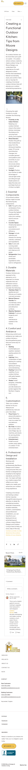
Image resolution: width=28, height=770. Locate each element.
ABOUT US (5, 663)
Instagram (5, 724)
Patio (13, 11)
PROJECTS (5, 659)
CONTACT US (5, 667)
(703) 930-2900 (5, 685)
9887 (8, 694)
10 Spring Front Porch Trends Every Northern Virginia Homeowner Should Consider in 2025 (14, 571)
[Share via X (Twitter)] (10, 544)
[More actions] (21, 20)
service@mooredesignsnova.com (11, 697)
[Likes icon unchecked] (11, 632)
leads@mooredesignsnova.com (10, 688)
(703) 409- (4, 694)
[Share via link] (18, 544)
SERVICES (5, 655)
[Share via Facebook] (6, 544)
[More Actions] (21, 598)
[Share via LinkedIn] (14, 544)
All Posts (6, 11)
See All (20, 552)
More (19, 11)
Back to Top (23, 765)
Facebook (4, 720)
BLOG (3, 671)
